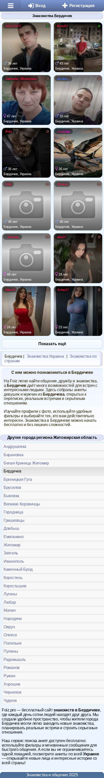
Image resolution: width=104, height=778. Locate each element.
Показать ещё (52, 344)
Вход (40, 6)
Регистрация (81, 6)
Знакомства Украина (45, 356)
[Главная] (10, 6)
